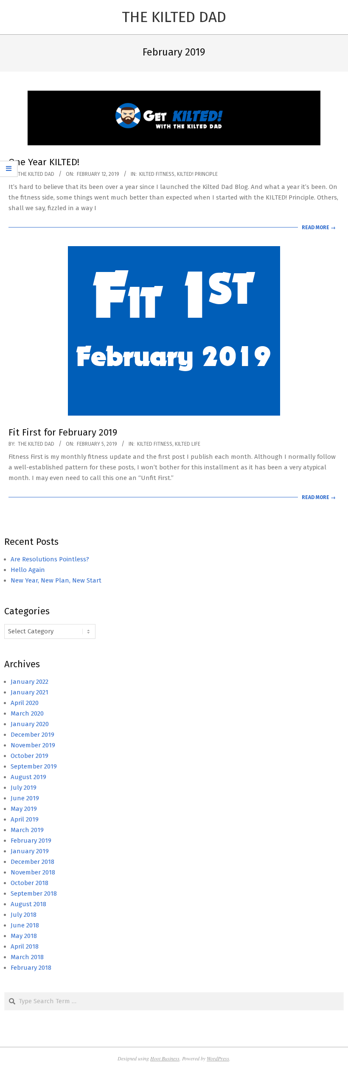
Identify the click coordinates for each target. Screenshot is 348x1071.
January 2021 (29, 692)
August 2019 (28, 777)
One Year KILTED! (43, 162)
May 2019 (24, 809)
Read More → (319, 227)
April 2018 (25, 946)
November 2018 (33, 872)
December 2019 (32, 734)
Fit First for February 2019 (62, 432)
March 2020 (27, 713)
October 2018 (29, 883)
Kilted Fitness (156, 174)
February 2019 (31, 840)
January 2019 (30, 851)
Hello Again (28, 570)
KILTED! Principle (197, 174)
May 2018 (24, 936)
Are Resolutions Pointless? (50, 559)
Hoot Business (165, 1058)
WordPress (218, 1058)
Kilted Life (187, 444)
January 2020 (30, 724)
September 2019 (34, 766)
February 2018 (31, 967)
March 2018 (27, 957)
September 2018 (34, 893)
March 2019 (27, 830)
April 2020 (25, 703)
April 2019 (25, 819)
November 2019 (33, 745)
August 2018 (28, 904)
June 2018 (25, 925)
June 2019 (25, 798)
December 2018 (32, 862)
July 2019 (23, 787)
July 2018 (23, 914)
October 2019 (29, 756)
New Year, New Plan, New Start (56, 580)
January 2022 (29, 681)
